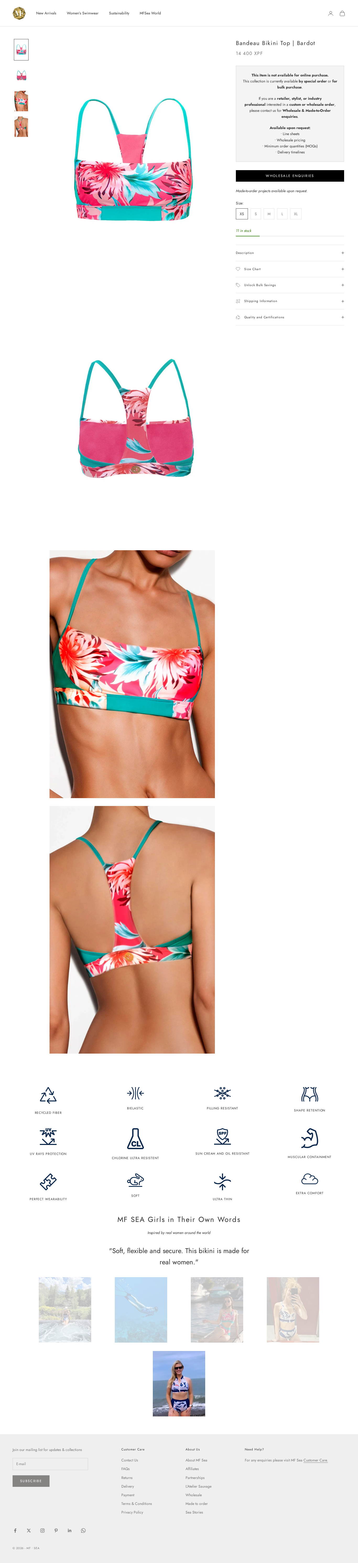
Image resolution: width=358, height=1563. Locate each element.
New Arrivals (46, 13)
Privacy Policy (132, 1512)
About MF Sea (196, 1460)
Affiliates (192, 1468)
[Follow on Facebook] (15, 1530)
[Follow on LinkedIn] (69, 1530)
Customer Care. (315, 1460)
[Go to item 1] (21, 49)
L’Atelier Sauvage (198, 1486)
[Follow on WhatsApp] (83, 1530)
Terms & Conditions (136, 1503)
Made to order (197, 1503)
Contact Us (129, 1460)
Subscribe (31, 1480)
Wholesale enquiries (290, 175)
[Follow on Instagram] (42, 1530)
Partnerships (195, 1477)
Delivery (127, 1486)
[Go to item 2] (21, 75)
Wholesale (194, 1495)
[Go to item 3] (21, 101)
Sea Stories (194, 1512)
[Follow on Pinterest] (56, 1530)
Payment (127, 1495)
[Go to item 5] (179, 1383)
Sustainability (119, 13)
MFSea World (150, 13)
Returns (127, 1477)
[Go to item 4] (21, 126)
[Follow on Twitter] (28, 1530)
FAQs (125, 1468)
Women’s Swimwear (83, 13)
